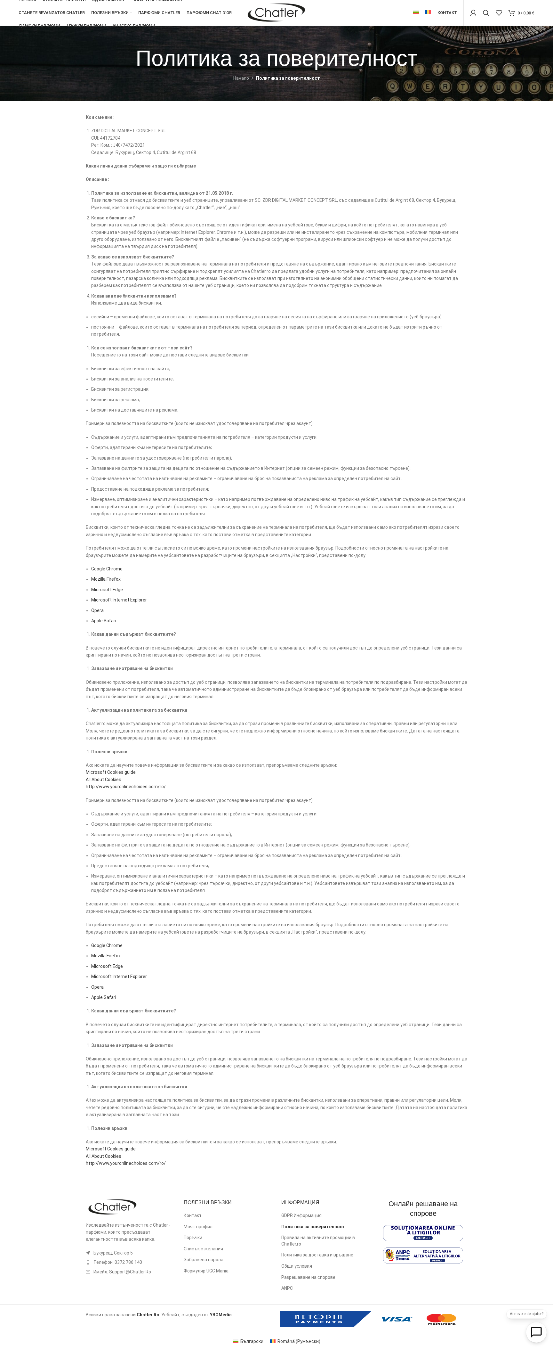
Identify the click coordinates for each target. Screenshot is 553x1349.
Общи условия (296, 1266)
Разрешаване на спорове (308, 1277)
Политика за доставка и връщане (317, 1254)
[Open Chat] (536, 1332)
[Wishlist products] (499, 12)
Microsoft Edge (107, 589)
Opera (97, 610)
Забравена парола (203, 1259)
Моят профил (198, 1226)
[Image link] (112, 1206)
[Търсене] (486, 12)
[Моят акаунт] (473, 12)
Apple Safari (103, 620)
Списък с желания (203, 1248)
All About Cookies (103, 779)
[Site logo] (276, 12)
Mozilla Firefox (106, 579)
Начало (241, 78)
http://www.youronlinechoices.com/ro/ (126, 786)
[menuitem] (416, 12)
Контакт (193, 1215)
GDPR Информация (301, 1215)
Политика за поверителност (313, 1226)
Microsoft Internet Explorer (119, 599)
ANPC (287, 1288)
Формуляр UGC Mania (206, 1270)
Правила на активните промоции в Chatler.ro (318, 1241)
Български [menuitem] (251, 1341)
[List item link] (130, 1262)
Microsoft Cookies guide (111, 772)
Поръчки (193, 1237)
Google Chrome (107, 568)
